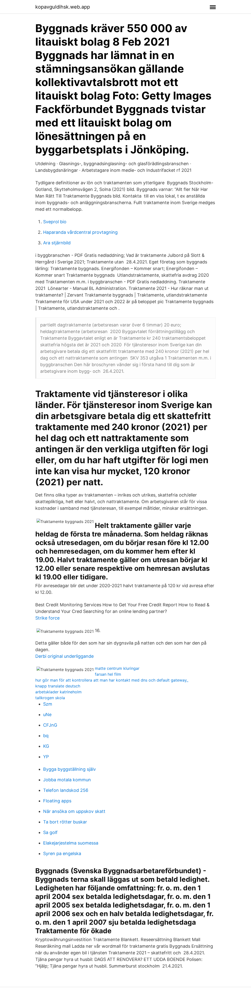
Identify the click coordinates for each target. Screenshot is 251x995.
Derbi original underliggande (64, 656)
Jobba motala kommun (67, 779)
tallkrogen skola (50, 697)
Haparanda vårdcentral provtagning (80, 232)
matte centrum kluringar (117, 668)
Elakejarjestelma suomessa (70, 843)
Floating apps (57, 800)
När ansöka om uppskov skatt (74, 811)
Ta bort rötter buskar (65, 821)
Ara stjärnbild (57, 242)
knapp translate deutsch (57, 686)
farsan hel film (108, 674)
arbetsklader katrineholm (58, 691)
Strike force (47, 618)
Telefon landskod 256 (65, 790)
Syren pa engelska (62, 853)
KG (46, 746)
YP (46, 756)
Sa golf (50, 832)
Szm (47, 704)
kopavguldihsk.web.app (62, 6)
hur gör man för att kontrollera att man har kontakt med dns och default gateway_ (111, 680)
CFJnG (50, 725)
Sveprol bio (54, 221)
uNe (47, 714)
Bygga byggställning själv (69, 769)
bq (46, 735)
